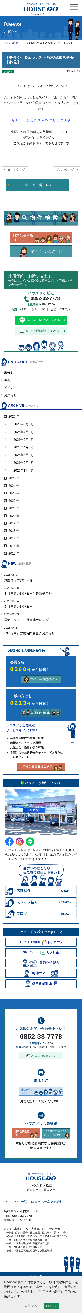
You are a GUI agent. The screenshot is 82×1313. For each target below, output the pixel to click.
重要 (7, 380)
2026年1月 (21, 470)
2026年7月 (21, 432)
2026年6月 (21, 439)
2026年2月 (21, 462)
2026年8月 (21, 424)
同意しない (32, 1305)
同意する (51, 1305)
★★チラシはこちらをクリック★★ (41, 120)
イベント (10, 387)
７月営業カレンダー (18, 606)
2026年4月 (21, 447)
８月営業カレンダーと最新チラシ (28, 593)
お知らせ (10, 395)
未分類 (9, 372)
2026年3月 (21, 455)
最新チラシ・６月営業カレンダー (28, 620)
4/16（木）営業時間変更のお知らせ (29, 633)
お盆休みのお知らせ (18, 580)
